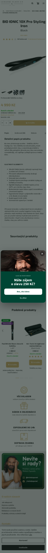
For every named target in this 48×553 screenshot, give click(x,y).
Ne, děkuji (23, 298)
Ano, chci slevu (23, 291)
